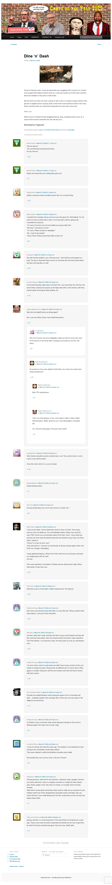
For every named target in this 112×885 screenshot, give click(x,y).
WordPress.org (15, 861)
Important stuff (59, 37)
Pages (19, 37)
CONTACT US (46, 37)
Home (12, 37)
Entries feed (14, 857)
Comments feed (15, 859)
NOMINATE (35, 37)
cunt (40, 130)
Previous (13, 44)
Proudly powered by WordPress (61, 877)
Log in (12, 854)
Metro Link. (28, 111)
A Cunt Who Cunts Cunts (51, 130)
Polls (26, 37)
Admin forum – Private (17, 866)
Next (100, 44)
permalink (71, 130)
